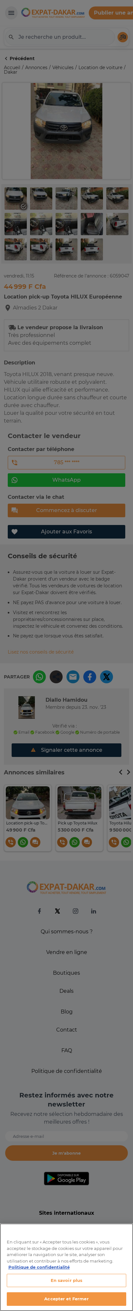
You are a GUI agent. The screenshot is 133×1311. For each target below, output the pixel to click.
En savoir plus (67, 1280)
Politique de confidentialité (39, 1267)
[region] (66, 1267)
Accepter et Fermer (66, 1298)
